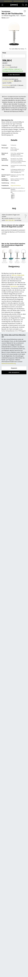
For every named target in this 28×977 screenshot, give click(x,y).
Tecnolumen (14, 286)
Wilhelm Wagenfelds (18, 275)
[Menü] (2, 5)
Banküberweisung (7, 81)
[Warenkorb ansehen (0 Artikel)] (26, 5)
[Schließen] (26, 1)
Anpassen (14, 368)
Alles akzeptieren (14, 372)
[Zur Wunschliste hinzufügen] (25, 11)
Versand (7, 67)
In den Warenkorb (14, 74)
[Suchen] (23, 5)
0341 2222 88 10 (10, 220)
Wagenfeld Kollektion (16, 185)
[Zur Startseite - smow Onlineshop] (14, 5)
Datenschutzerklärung (9, 363)
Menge (4, 52)
